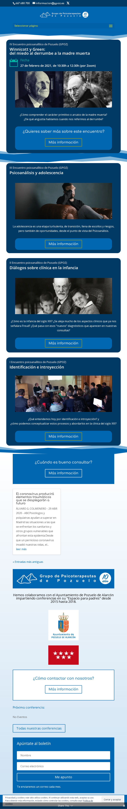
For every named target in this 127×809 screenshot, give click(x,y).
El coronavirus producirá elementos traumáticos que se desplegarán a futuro (35, 498)
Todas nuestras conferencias (39, 728)
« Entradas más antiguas (28, 562)
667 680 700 (23, 3)
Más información (63, 142)
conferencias (46, 598)
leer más (21, 549)
